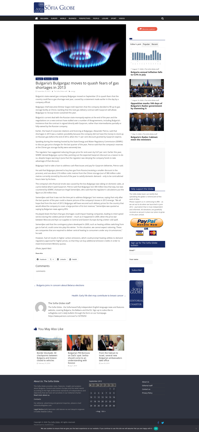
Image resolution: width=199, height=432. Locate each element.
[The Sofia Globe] (36, 18)
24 (91, 406)
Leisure (105, 18)
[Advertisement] (147, 165)
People (96, 18)
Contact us (146, 389)
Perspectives (84, 18)
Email (132, 250)
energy (73, 91)
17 (91, 401)
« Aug (98, 411)
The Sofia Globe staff (61, 91)
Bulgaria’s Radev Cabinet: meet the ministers (144, 138)
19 (99, 401)
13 (102, 397)
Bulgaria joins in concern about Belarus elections (59, 285)
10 (91, 397)
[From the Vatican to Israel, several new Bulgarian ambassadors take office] (111, 336)
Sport (113, 18)
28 (106, 406)
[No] (196, 428)
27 (102, 406)
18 (95, 401)
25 (95, 406)
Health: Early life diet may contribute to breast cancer (99, 295)
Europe (54, 18)
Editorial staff (147, 385)
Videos (122, 18)
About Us (145, 382)
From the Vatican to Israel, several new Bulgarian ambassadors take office (110, 356)
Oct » (103, 411)
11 (95, 397)
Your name (133, 259)
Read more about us (42, 395)
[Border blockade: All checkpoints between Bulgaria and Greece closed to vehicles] (49, 336)
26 (99, 406)
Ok (156, 428)
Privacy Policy (147, 393)
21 (106, 401)
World (63, 18)
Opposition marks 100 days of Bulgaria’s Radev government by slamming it (146, 106)
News (55, 79)
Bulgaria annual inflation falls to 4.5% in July (146, 73)
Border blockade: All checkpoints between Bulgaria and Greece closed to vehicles (47, 356)
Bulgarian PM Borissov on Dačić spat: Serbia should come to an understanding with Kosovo (79, 357)
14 (106, 397)
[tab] (135, 44)
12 (99, 397)
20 (102, 401)
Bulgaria (44, 18)
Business (72, 18)
